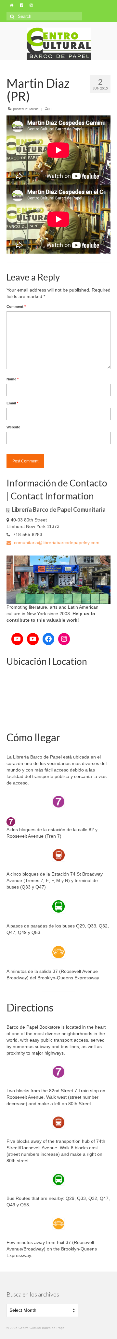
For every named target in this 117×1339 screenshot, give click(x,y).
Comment (16, 306)
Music (34, 109)
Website (13, 427)
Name (12, 379)
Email (12, 403)
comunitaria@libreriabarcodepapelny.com (56, 542)
